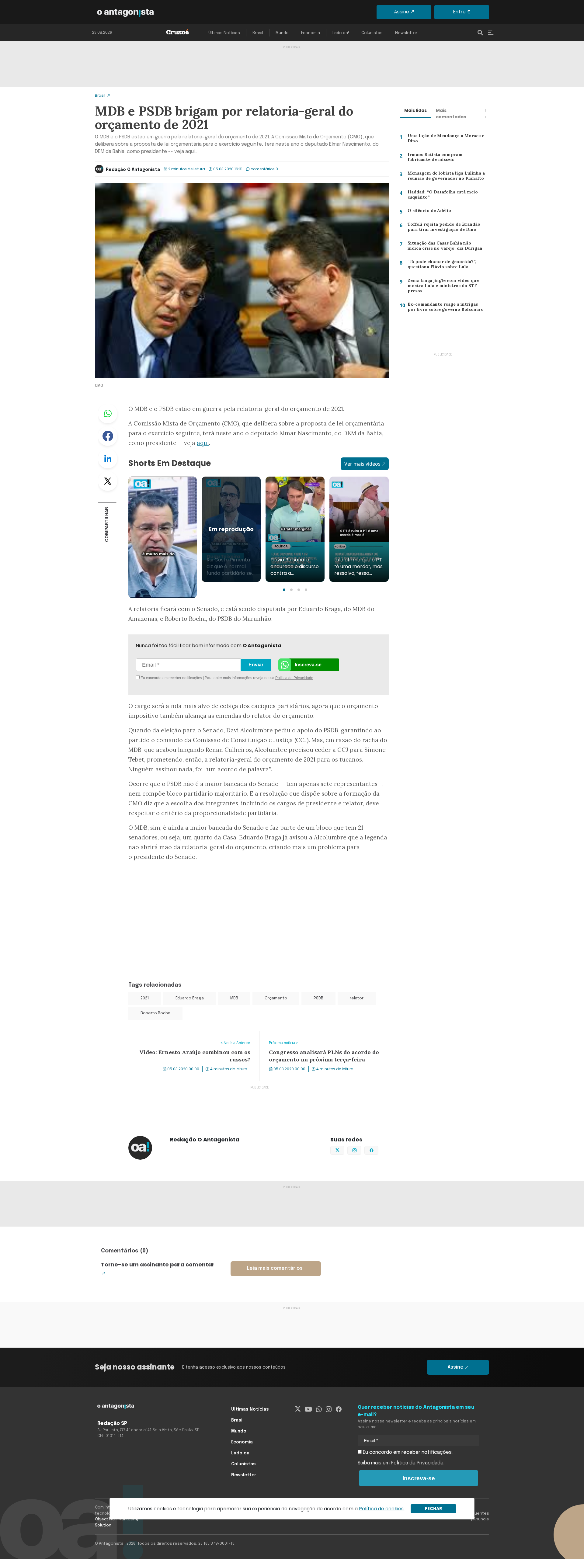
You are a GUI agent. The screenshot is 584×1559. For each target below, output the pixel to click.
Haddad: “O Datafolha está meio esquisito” (441, 196)
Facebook (107, 436)
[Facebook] (339, 1409)
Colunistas (372, 33)
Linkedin (107, 458)
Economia (310, 33)
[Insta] (329, 1409)
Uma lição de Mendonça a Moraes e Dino (445, 140)
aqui (203, 442)
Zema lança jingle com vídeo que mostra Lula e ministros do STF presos (441, 287)
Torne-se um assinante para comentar (157, 1264)
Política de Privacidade (294, 678)
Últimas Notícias (224, 33)
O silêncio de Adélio (426, 211)
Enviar (256, 664)
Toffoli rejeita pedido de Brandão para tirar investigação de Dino (441, 228)
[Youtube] (308, 1409)
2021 (145, 998)
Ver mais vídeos (362, 463)
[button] (284, 589)
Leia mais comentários (275, 1268)
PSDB (318, 998)
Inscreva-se (308, 664)
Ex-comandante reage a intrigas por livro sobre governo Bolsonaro (445, 308)
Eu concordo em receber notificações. (407, 1452)
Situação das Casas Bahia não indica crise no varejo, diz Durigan (445, 247)
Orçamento (276, 998)
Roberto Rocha (155, 1013)
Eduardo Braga (190, 998)
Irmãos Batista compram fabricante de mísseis (445, 158)
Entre (459, 12)
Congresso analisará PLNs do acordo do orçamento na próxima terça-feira (323, 1038)
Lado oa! (340, 33)
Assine (401, 12)
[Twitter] (298, 1409)
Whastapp (107, 413)
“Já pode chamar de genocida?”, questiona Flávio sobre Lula (440, 265)
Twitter (107, 481)
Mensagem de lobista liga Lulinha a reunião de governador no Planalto (444, 177)
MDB (234, 998)
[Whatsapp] (319, 1409)
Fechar (433, 1508)
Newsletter (406, 33)
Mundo (282, 33)
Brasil (257, 33)
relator (356, 998)
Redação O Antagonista (133, 170)
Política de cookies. (382, 1508)
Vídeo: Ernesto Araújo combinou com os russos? (180, 1034)
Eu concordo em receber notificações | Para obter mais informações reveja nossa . (191, 678)
